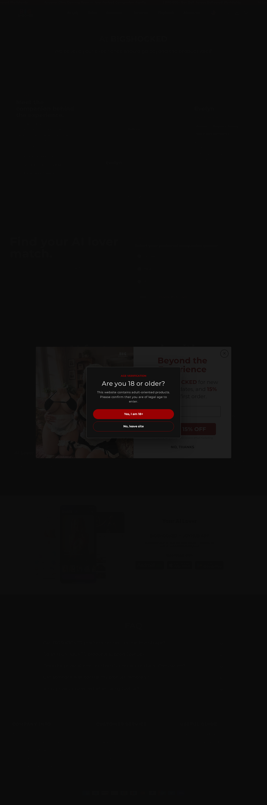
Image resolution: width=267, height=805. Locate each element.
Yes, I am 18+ (133, 414)
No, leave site (133, 426)
